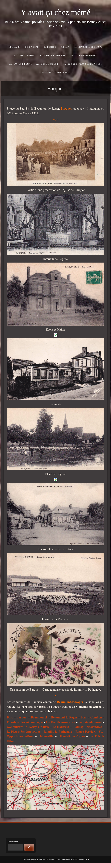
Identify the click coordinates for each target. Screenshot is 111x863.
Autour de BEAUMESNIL (53, 56)
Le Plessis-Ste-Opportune (24, 731)
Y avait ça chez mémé (55, 12)
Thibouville (45, 736)
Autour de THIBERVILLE (55, 72)
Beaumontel (39, 717)
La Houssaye (61, 726)
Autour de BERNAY (24, 56)
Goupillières (15, 726)
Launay (78, 726)
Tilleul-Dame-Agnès (71, 736)
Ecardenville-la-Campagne (25, 722)
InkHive (42, 859)
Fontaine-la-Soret (90, 722)
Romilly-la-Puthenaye (58, 731)
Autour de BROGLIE (47, 64)
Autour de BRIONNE (20, 64)
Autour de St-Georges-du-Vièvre (82, 64)
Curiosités (49, 47)
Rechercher (13, 842)
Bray (84, 717)
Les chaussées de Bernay (88, 47)
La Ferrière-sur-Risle (60, 722)
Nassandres (94, 726)
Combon (96, 717)
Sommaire (14, 47)
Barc (10, 717)
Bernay (65, 47)
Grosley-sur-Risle (38, 726)
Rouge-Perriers (85, 731)
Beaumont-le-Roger (64, 717)
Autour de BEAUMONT (84, 56)
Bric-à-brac (32, 47)
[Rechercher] (29, 847)
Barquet (21, 717)
